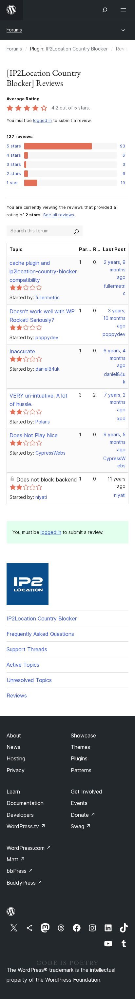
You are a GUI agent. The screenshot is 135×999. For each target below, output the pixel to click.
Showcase (83, 735)
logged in (42, 120)
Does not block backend (46, 479)
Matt (16, 859)
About (14, 735)
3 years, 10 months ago (114, 318)
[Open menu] (124, 10)
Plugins (79, 758)
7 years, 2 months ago (114, 402)
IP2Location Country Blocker (77, 48)
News (13, 747)
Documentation (25, 803)
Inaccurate (22, 351)
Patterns (81, 770)
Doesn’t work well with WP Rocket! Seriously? (42, 315)
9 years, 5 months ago (114, 442)
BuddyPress (24, 882)
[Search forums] (76, 230)
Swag (81, 826)
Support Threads (27, 649)
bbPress (20, 871)
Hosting (16, 758)
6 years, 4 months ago (114, 358)
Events (79, 803)
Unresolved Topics (29, 680)
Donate (83, 815)
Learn (13, 791)
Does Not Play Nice (34, 435)
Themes (80, 747)
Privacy (16, 770)
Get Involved (86, 791)
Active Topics (23, 664)
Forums (14, 29)
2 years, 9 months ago (114, 269)
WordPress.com (29, 848)
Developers (20, 815)
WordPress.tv (26, 826)
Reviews (17, 695)
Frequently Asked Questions (40, 634)
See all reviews (58, 214)
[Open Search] (105, 10)
